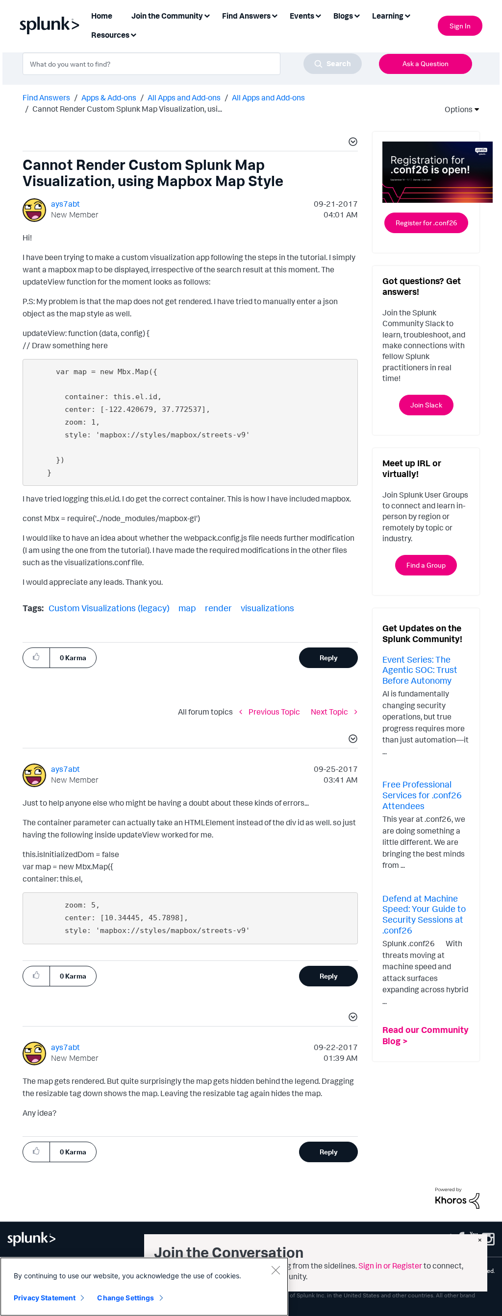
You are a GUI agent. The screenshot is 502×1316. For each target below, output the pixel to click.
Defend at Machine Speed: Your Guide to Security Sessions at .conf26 (424, 914)
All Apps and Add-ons (184, 97)
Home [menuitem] (101, 16)
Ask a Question (425, 63)
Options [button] (455, 109)
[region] (144, 1286)
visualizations (267, 607)
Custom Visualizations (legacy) (109, 607)
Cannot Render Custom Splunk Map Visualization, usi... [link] (127, 109)
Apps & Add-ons (108, 97)
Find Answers (46, 97)
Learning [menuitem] (387, 16)
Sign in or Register (390, 1265)
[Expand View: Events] (318, 15)
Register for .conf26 (426, 222)
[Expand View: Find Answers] (274, 15)
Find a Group (426, 565)
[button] (351, 143)
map (187, 607)
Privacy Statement (44, 1297)
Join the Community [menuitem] (167, 16)
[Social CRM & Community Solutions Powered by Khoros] (457, 1197)
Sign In (460, 26)
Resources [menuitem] (110, 35)
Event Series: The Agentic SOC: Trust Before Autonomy (419, 670)
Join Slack (426, 405)
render (218, 607)
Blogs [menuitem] (343, 16)
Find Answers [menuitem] (246, 16)
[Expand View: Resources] (133, 34)
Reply (329, 657)
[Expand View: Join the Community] (207, 15)
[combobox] (192, 63)
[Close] (275, 1270)
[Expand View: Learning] (407, 15)
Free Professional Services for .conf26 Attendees (422, 795)
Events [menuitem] (302, 16)
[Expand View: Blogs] (357, 15)
